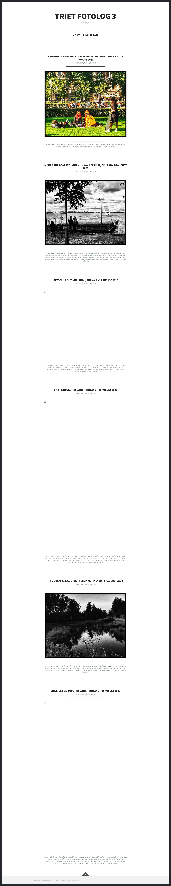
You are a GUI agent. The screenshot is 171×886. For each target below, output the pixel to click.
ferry (46, 255)
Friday (75, 255)
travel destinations (102, 260)
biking (46, 558)
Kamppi (110, 367)
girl (89, 367)
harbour (86, 255)
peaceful (63, 369)
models (58, 147)
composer (116, 253)
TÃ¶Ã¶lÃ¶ (57, 863)
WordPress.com (73, 880)
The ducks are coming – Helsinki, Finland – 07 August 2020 (85, 580)
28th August (74, 144)
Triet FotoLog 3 (85, 16)
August (96, 365)
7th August (72, 666)
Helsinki (93, 63)
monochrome (98, 668)
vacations (94, 863)
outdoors (50, 369)
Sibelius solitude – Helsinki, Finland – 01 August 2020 (85, 690)
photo (122, 859)
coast (98, 253)
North (53, 257)
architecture (89, 365)
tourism (62, 260)
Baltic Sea (78, 253)
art (77, 857)
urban (122, 369)
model (123, 144)
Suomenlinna (49, 260)
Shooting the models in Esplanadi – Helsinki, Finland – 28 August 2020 (85, 58)
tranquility (81, 562)
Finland (86, 63)
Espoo (80, 558)
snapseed (92, 257)
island (104, 255)
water (111, 260)
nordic (64, 147)
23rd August (73, 365)
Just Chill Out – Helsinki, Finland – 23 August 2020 (85, 280)
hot (125, 558)
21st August (74, 556)
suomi (57, 260)
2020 (77, 63)
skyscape (85, 257)
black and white (107, 666)
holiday (98, 255)
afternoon (82, 144)
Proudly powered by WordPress (42, 880)
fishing (110, 558)
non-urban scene (120, 255)
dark (117, 666)
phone (117, 859)
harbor (81, 255)
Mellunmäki (89, 668)
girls (92, 367)
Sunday (111, 369)
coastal (103, 253)
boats (91, 253)
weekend (116, 260)
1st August (67, 857)
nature (106, 668)
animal (79, 666)
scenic (83, 560)
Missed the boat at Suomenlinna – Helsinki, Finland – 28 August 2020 (85, 166)
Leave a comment (109, 147)
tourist (68, 260)
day (48, 367)
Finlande (57, 255)
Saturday (81, 861)
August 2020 (91, 144)
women (82, 371)
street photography (73, 147)
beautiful (103, 144)
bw (95, 253)
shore (74, 257)
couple (124, 365)
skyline (78, 257)
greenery (97, 367)
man (55, 560)
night (110, 668)
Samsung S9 (73, 861)
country (74, 558)
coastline (109, 253)
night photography (119, 668)
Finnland (69, 255)
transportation (86, 260)
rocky (78, 560)
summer (83, 147)
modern (115, 367)
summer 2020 (90, 147)
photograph (50, 861)
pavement (57, 369)
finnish (63, 255)
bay (83, 253)
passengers (67, 257)
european (59, 367)
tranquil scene (75, 260)
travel (93, 260)
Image (57, 144)
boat (87, 253)
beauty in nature (119, 556)
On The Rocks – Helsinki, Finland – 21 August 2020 (85, 390)
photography (59, 861)
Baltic (98, 144)
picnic (66, 861)
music (95, 859)
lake (83, 668)
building (111, 365)
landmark (81, 859)
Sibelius (87, 861)
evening (122, 666)
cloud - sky (115, 857)
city (120, 365)
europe (122, 253)
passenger (59, 257)
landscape (110, 255)
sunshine (99, 147)
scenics (87, 560)
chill (116, 365)
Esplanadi (110, 144)
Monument (89, 859)
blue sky (51, 558)
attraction (82, 857)
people (69, 369)
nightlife (48, 670)
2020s (81, 63)
